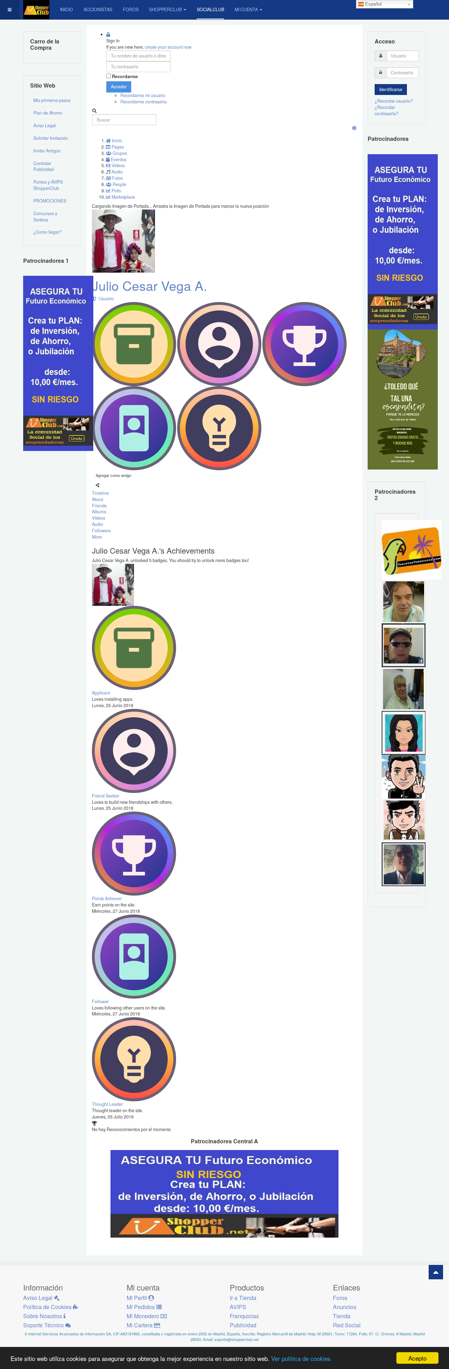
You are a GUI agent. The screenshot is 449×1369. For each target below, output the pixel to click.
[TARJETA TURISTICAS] (411, 549)
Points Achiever (107, 898)
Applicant (101, 693)
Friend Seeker (105, 796)
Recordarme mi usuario (142, 95)
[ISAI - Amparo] (403, 732)
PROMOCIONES (49, 201)
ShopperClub (165, 9)
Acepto (417, 1358)
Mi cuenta (246, 9)
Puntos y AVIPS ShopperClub (48, 185)
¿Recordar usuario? (394, 101)
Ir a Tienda (243, 1298)
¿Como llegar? (47, 232)
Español (373, 4)
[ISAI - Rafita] (403, 601)
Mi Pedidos (141, 1307)
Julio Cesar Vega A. (149, 285)
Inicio (66, 9)
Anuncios (344, 1307)
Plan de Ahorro (47, 113)
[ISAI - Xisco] (403, 645)
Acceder (119, 86)
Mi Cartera (140, 1325)
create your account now (168, 47)
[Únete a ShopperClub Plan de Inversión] (224, 1193)
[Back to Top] (436, 1272)
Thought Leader (107, 1104)
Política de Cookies (48, 1307)
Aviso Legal (44, 125)
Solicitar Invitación (50, 138)
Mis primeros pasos (52, 100)
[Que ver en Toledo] (403, 399)
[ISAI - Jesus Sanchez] (403, 864)
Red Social (347, 1325)
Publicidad (243, 1325)
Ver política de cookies (301, 1358)
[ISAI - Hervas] (403, 776)
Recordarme (125, 77)
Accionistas (97, 9)
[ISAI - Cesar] (403, 820)
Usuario (105, 298)
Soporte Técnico (44, 1325)
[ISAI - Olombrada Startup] (403, 241)
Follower (100, 1001)
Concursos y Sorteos (45, 216)
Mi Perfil (137, 1298)
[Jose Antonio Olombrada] (58, 363)
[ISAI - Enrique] (403, 688)
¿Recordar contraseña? (386, 110)
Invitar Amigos (46, 151)
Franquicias (244, 1316)
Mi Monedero (144, 1316)
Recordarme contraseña (143, 101)
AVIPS (238, 1307)
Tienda (341, 1316)
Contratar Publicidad (43, 166)
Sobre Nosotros (43, 1316)
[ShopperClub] (36, 9)
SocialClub (210, 9)
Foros (131, 9)
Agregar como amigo (113, 475)
